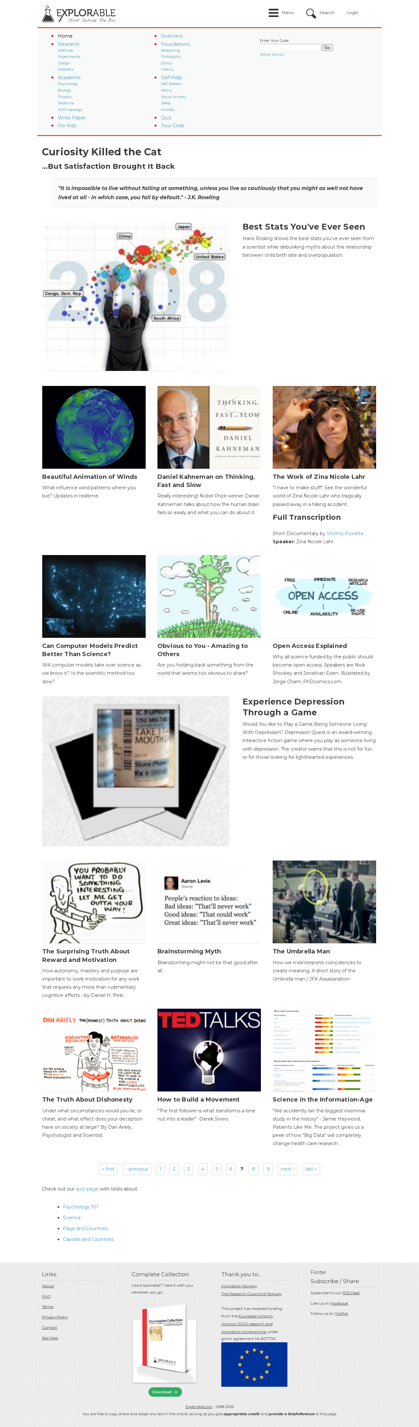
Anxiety (167, 109)
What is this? (272, 54)
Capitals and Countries (88, 1239)
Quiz (166, 118)
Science (72, 1218)
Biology (64, 90)
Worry (166, 90)
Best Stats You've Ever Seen (304, 227)
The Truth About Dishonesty (87, 1099)
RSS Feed (350, 1292)
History (167, 69)
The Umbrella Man (301, 951)
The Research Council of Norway (251, 1293)
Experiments (69, 56)
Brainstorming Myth (189, 951)
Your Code (173, 126)
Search (327, 12)
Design (64, 63)
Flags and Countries (85, 1228)
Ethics (166, 63)
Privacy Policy (55, 1316)
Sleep (166, 103)
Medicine (66, 103)
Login (352, 12)
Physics (64, 97)
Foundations (175, 44)
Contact (49, 1327)
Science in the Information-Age (323, 1099)
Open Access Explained (310, 646)
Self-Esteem (171, 83)
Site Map (50, 1337)
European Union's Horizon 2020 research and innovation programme (247, 1324)
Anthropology (70, 109)
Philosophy (171, 56)
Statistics (66, 69)
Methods (65, 50)
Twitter (341, 1313)
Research (69, 44)
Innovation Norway (239, 1285)
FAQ (46, 1296)
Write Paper (72, 118)
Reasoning (170, 50)
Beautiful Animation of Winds (89, 476)
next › (287, 1169)
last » (311, 1169)
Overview (172, 36)
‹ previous (137, 1169)
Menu (288, 12)
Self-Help (171, 77)
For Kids (67, 126)
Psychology (68, 83)
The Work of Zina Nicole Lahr (319, 476)
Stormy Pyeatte (345, 533)
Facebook (339, 1303)
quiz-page (87, 1189)
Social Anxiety (173, 97)
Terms (47, 1306)
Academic (69, 77)
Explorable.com (199, 1406)
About (48, 1285)
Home (65, 36)
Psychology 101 (80, 1207)
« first (108, 1169)
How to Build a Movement (198, 1099)
